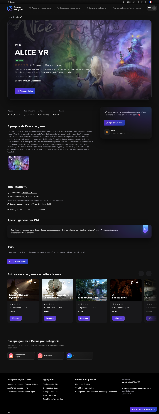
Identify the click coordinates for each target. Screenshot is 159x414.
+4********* (15, 193)
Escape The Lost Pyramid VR (19, 296)
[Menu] (152, 8)
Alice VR (19, 17)
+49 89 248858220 (128, 2)
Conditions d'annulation (53, 399)
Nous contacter (49, 395)
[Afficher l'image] (18, 163)
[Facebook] (139, 2)
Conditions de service (84, 388)
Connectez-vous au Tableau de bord (22, 384)
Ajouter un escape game (17, 388)
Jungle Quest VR (88, 297)
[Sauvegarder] (29, 282)
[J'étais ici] (34, 282)
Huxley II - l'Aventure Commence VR (56, 296)
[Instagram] (142, 2)
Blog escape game (50, 388)
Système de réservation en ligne (21, 392)
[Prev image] (141, 273)
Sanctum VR (119, 297)
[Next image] (149, 273)
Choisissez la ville (50, 384)
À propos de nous (50, 392)
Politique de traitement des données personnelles (96, 392)
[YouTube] (146, 2)
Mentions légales (82, 384)
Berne (9, 17)
